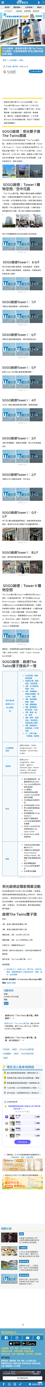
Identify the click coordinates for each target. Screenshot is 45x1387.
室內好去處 (24, 1261)
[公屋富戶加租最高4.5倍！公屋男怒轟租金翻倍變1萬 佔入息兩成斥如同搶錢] (9, 1241)
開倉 (17, 1348)
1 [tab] (17, 13)
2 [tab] (20, 13)
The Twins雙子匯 (27, 1049)
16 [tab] (26, 19)
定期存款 (36, 11)
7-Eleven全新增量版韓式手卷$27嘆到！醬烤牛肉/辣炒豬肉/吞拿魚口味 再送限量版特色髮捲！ (29, 1255)
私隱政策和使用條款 (23, 1374)
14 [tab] (22, 19)
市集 (12, 1348)
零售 (5, 1058)
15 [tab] (24, 19)
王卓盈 (8, 66)
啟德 (6, 1003)
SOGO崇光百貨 (27, 1053)
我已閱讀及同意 (22, 1378)
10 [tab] (24, 16)
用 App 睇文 (36, 71)
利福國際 (7, 1053)
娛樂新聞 (27, 11)
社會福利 (38, 1353)
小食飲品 (23, 1247)
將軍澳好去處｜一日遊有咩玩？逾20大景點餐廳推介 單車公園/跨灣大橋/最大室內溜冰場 (28, 1269)
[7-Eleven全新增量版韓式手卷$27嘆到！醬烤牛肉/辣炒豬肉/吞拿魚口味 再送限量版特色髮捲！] (9, 1255)
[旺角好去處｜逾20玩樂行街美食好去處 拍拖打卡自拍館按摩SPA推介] (9, 1283)
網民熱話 (4, 1360)
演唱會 (7, 7)
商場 (16, 1053)
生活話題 (13, 60)
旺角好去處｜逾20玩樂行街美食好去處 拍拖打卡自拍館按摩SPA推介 (29, 1281)
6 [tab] (28, 13)
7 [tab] (17, 16)
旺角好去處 (5, 1353)
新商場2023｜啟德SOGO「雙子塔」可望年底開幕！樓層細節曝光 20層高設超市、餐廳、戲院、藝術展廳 (24, 972)
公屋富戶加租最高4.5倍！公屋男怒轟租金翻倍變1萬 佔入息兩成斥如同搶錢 (29, 1240)
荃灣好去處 (28, 1350)
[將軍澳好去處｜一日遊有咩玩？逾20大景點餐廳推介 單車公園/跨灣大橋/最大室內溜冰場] (9, 1269)
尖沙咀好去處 (25, 1348)
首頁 (4, 60)
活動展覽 (5, 1348)
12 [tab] (28, 16)
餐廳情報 (20, 1353)
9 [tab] (22, 16)
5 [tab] (26, 13)
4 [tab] (24, 13)
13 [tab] (20, 19)
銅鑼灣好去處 (6, 1350)
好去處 (6, 1049)
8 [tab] (20, 16)
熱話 (21, 60)
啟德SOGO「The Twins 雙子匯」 (17, 1023)
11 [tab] (26, 16)
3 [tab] (22, 13)
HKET (29, 959)
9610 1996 (11, 982)
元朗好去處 (18, 1350)
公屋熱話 (19, 11)
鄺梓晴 (15, 66)
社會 (13, 1353)
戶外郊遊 (29, 1353)
